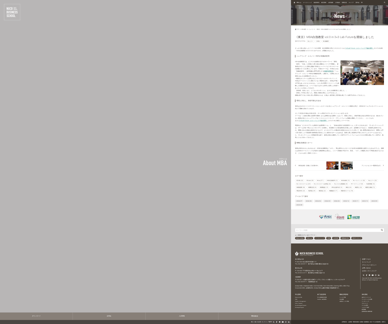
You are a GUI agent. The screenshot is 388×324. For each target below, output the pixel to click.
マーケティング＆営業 (367, 299)
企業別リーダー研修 (344, 301)
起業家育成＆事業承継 (367, 311)
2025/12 (346, 201)
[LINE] (279, 322)
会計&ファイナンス (366, 297)
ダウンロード (36, 316)
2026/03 (327, 201)
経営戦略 (364, 309)
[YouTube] (282, 322)
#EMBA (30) (299, 180)
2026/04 (318, 201)
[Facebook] (276, 322)
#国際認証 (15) (324, 187)
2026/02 (337, 201)
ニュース (311, 29)
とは (299, 2)
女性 (371, 322)
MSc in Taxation (299, 303)
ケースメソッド (307, 2)
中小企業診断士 (377, 322)
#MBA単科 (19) (345, 180)
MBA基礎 (342, 299)
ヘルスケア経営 (365, 307)
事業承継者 (356, 322)
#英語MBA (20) (300, 191)
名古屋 (259, 322)
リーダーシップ (365, 301)
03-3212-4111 (302, 273)
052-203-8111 (302, 264)
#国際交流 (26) (312, 187)
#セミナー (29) (372, 180)
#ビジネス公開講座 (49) (341, 184)
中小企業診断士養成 (322, 297)
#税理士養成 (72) (370, 187)
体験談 (254, 316)
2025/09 (374, 201)
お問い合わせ (366, 268)
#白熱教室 (326, 41)
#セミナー (310, 41)
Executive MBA (298, 297)
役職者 (361, 322)
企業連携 (330, 2)
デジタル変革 (365, 305)
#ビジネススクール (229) (303, 184)
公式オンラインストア (369, 271)
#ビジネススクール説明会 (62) (322, 184)
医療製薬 (366, 322)
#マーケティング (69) (357, 184)
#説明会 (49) (311, 191)
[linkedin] (288, 322)
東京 (252, 322)
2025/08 (299, 205)
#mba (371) (320, 180)
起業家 (350, 322)
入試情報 (182, 316)
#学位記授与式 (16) (337, 187)
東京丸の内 (298, 268)
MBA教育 (303, 29)
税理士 (384, 322)
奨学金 (357, 2)
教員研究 (316, 2)
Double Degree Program (300, 305)
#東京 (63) (349, 187)
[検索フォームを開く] (384, 2)
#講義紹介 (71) (333, 191)
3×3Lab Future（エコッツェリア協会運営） (359, 48)
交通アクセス (366, 259)
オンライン (265, 322)
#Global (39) (310, 180)
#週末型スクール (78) (347, 191)
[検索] (382, 230)
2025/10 (365, 201)
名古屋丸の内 (299, 259)
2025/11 (355, 201)
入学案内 (337, 2)
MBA (296, 299)
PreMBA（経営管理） (322, 299)
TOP (297, 29)
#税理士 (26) (358, 187)
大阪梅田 (298, 277)
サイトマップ (366, 262)
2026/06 (309, 201)
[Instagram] (285, 322)
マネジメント (365, 303)
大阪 (255, 322)
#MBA (318, 41)
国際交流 (344, 2)
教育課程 (323, 2)
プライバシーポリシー (369, 265)
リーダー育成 (343, 297)
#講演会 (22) (322, 191)
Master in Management (300, 301)
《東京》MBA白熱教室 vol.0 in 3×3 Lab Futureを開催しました (333, 29)
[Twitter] (273, 322)
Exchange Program (299, 307)
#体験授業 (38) (300, 187)
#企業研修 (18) (370, 184)
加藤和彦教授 (328, 71)
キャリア (351, 2)
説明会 (109, 316)
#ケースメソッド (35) (359, 180)
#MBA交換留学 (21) (332, 180)
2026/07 (299, 201)
